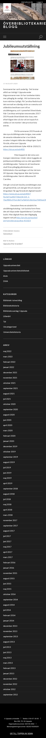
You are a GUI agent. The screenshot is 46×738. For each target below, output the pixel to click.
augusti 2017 (9, 531)
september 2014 (10, 599)
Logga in (40, 2)
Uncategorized (9, 326)
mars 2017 (8, 557)
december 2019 (10, 446)
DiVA (5, 281)
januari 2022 (8, 367)
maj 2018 (7, 504)
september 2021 (10, 388)
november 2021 (10, 377)
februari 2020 (9, 436)
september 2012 (10, 694)
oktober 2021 (9, 383)
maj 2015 (7, 589)
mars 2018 (8, 515)
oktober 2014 (9, 594)
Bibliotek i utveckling (12, 300)
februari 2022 (9, 362)
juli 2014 (7, 610)
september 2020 (10, 409)
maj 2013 (7, 657)
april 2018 (7, 509)
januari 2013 (8, 673)
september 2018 (10, 488)
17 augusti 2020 (10, 84)
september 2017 (10, 525)
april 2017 (7, 552)
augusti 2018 (9, 494)
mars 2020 (8, 430)
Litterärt (7, 316)
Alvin (5, 276)
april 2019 (7, 483)
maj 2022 (7, 351)
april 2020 (7, 425)
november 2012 (10, 684)
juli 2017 (7, 536)
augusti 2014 (9, 605)
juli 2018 (7, 499)
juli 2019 (7, 467)
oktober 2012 (9, 689)
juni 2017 (7, 541)
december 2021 (10, 372)
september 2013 (10, 636)
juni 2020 (7, 420)
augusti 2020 (9, 414)
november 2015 (10, 573)
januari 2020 (8, 441)
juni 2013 (7, 652)
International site (27, 2)
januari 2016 (8, 568)
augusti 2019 (9, 462)
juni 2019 (7, 473)
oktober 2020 (9, 404)
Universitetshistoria (12, 332)
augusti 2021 (9, 393)
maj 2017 (7, 546)
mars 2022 (8, 356)
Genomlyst (11, 232)
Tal (4, 321)
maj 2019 (7, 478)
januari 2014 (8, 620)
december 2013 (10, 626)
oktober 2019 (9, 451)
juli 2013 (7, 647)
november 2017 (10, 520)
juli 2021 (7, 399)
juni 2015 (7, 583)
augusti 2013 (9, 641)
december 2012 (10, 678)
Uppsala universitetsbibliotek (16, 270)
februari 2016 (9, 562)
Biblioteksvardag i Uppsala (15, 311)
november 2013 (10, 631)
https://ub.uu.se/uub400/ (14, 149)
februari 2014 (9, 615)
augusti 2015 (9, 578)
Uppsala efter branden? (13, 242)
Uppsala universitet (11, 265)
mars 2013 (8, 663)
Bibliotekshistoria (11, 305)
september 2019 (10, 457)
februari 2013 (9, 668)
